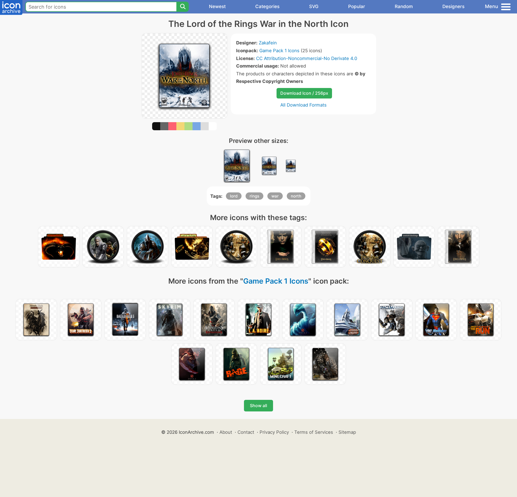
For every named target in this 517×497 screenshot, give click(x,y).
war (275, 196)
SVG (314, 6)
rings (254, 196)
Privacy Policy (274, 432)
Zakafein (268, 42)
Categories (267, 6)
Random (404, 6)
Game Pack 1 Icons (279, 50)
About (225, 432)
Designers (453, 6)
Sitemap (347, 432)
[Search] (182, 7)
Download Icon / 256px (304, 93)
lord (233, 196)
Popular (356, 6)
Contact (245, 432)
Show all (258, 405)
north (296, 196)
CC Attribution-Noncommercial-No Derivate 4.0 (306, 58)
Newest (217, 6)
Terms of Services (313, 432)
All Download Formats (303, 105)
